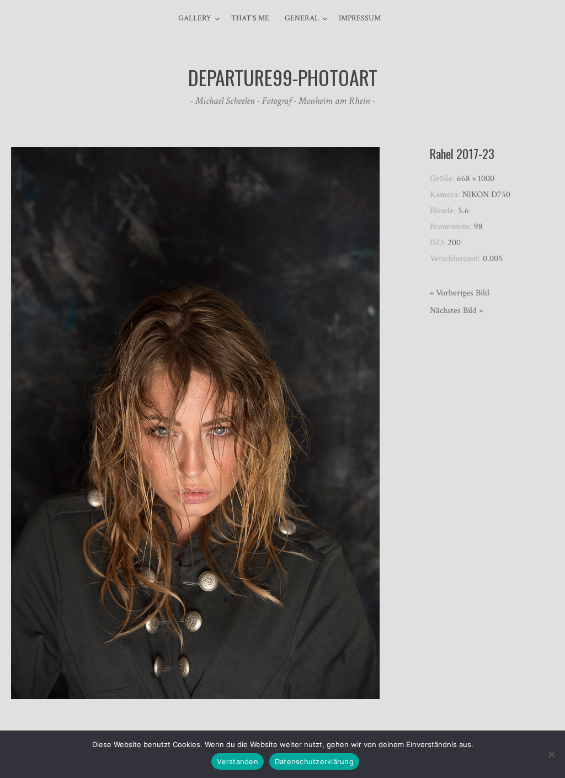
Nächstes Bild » (456, 310)
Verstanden (237, 761)
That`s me (250, 18)
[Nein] (551, 754)
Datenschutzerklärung (314, 761)
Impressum (360, 18)
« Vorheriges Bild (459, 293)
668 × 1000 (475, 178)
